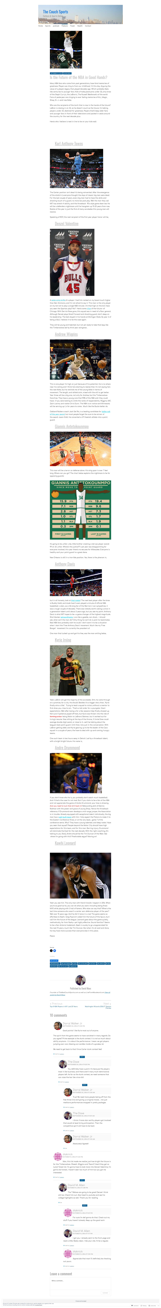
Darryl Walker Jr (72, 1023)
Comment (105, 1293)
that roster (75, 600)
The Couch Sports (55, 11)
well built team (65, 817)
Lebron (101, 963)
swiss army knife (58, 300)
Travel (72, 26)
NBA (109, 963)
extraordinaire (67, 617)
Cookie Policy (38, 1305)
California (66, 963)
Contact (88, 26)
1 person (62, 1054)
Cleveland (83, 963)
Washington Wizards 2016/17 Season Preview (98, 1005)
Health (80, 26)
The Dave (73, 1062)
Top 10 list (63, 966)
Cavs (75, 963)
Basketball (56, 963)
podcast (56, 26)
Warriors (74, 966)
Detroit (93, 963)
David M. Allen (76, 1185)
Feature (65, 26)
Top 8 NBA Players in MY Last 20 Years (64, 1004)
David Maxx (67, 73)
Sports (47, 26)
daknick (68, 1154)
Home (40, 26)
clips (89, 309)
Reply (82, 1056)
